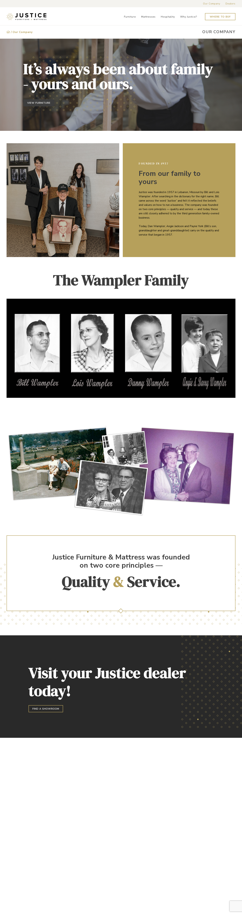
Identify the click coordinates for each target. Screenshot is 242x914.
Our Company (211, 3)
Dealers (230, 3)
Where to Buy (220, 16)
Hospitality (168, 16)
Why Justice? (188, 16)
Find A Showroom (45, 708)
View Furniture (38, 103)
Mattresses (148, 16)
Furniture (130, 16)
